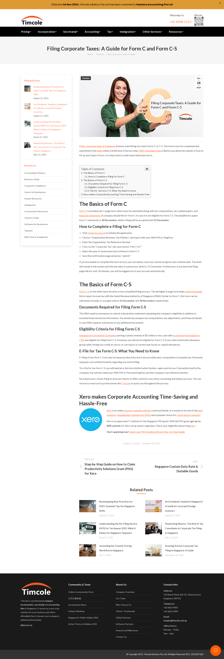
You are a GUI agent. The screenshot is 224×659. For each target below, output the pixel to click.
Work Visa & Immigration (36, 237)
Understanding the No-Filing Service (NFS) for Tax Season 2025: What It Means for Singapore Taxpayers (118, 528)
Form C (83, 210)
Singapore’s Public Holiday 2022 (83, 617)
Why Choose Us (123, 604)
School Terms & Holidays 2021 (82, 624)
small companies (193, 291)
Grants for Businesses (35, 192)
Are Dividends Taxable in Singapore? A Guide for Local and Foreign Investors (184, 506)
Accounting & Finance (34, 173)
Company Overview (125, 592)
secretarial (39, 604)
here (192, 425)
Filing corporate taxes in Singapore (97, 146)
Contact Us (121, 637)
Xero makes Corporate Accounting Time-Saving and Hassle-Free (116, 194)
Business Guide (31, 179)
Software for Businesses (36, 224)
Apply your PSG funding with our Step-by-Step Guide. (157, 431)
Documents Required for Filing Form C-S (108, 183)
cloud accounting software (138, 410)
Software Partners (124, 624)
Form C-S (84, 291)
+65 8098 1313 (180, 21)
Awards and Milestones (127, 630)
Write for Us (26, 625)
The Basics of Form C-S (95, 180)
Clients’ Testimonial (125, 611)
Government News (77, 604)
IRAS (99, 150)
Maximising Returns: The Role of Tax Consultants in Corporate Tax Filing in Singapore (184, 528)
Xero (109, 410)
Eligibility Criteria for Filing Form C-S (105, 187)
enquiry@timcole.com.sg (175, 620)
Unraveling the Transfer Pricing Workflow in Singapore (115, 548)
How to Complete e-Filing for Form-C (106, 176)
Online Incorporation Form (80, 592)
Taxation (100, 54)
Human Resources (33, 198)
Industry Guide (31, 217)
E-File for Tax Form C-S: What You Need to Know (112, 190)
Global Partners (123, 617)
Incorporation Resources (36, 211)
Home (90, 54)
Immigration (30, 205)
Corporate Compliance (35, 185)
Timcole (126, 383)
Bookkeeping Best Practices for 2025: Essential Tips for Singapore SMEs (117, 506)
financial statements (89, 215)
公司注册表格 (74, 598)
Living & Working (76, 611)
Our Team (120, 598)
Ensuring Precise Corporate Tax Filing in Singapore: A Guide (181, 548)
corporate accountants (188, 415)
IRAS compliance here (150, 150)
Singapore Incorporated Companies (97, 335)
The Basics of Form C (94, 172)
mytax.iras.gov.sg (97, 232)
